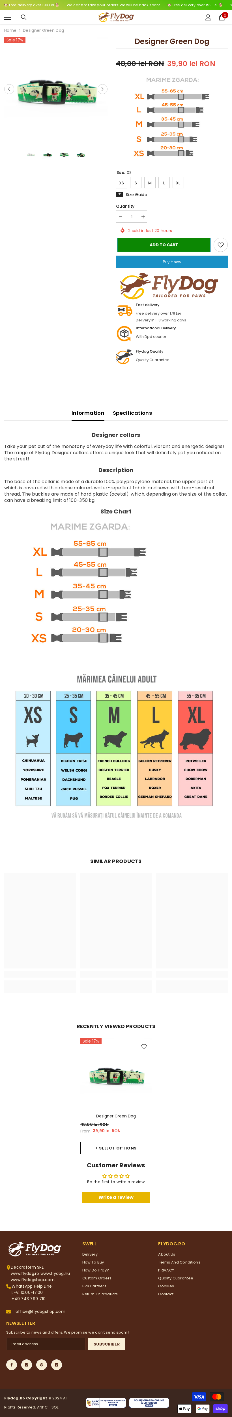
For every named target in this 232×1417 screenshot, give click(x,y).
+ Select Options (116, 1148)
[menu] (7, 17)
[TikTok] (56, 1364)
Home (10, 30)
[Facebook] (11, 1364)
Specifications (132, 412)
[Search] (23, 17)
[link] (40, 974)
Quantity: (126, 206)
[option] (56, 89)
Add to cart (163, 245)
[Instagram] (26, 1364)
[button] (9, 89)
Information (88, 412)
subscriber (107, 1344)
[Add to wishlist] (221, 245)
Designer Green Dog (116, 1116)
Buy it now (172, 262)
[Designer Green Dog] (116, 1074)
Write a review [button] (116, 1197)
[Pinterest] (41, 1364)
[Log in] (208, 17)
